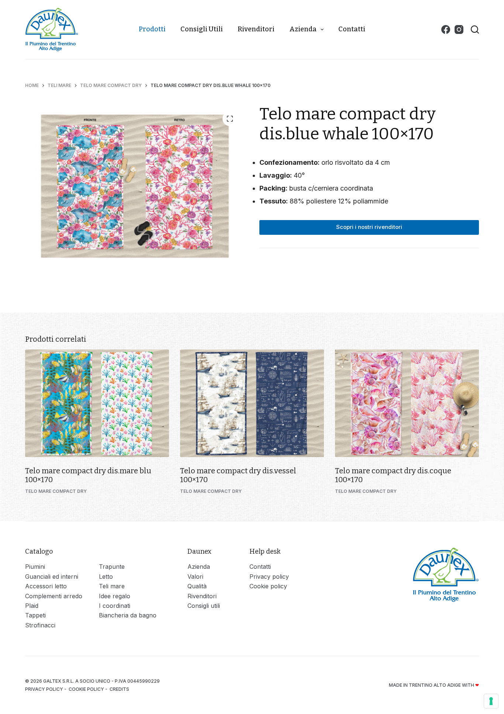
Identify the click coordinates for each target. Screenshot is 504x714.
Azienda (303, 29)
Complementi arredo (53, 596)
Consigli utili (201, 29)
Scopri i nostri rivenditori (369, 226)
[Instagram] (459, 29)
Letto (106, 576)
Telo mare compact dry (56, 491)
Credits (120, 689)
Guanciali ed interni (51, 576)
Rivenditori (256, 29)
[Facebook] (445, 29)
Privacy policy (269, 576)
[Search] (475, 29)
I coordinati (114, 605)
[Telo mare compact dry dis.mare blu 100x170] (97, 403)
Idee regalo (114, 596)
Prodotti (152, 29)
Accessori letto (46, 586)
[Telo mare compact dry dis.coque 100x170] (407, 403)
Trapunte (112, 566)
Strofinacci (40, 625)
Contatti (351, 29)
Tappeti (35, 615)
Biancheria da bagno (127, 615)
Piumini (35, 566)
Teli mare (112, 586)
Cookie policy (268, 586)
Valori (195, 576)
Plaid (31, 605)
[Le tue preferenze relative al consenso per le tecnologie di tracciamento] (491, 701)
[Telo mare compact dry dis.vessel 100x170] (252, 403)
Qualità (197, 586)
